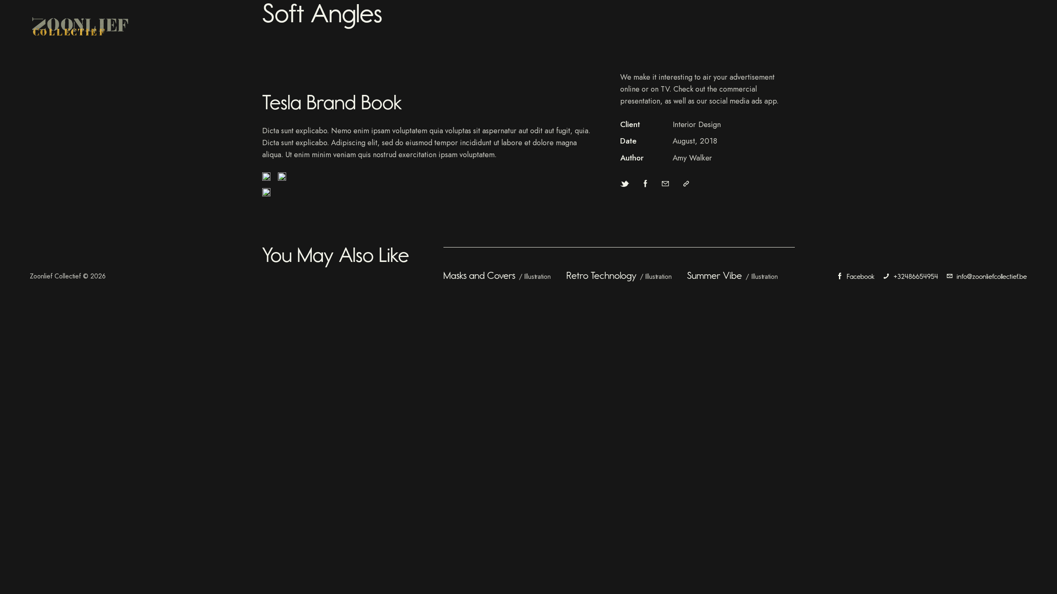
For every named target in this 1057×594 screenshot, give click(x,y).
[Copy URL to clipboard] (686, 184)
